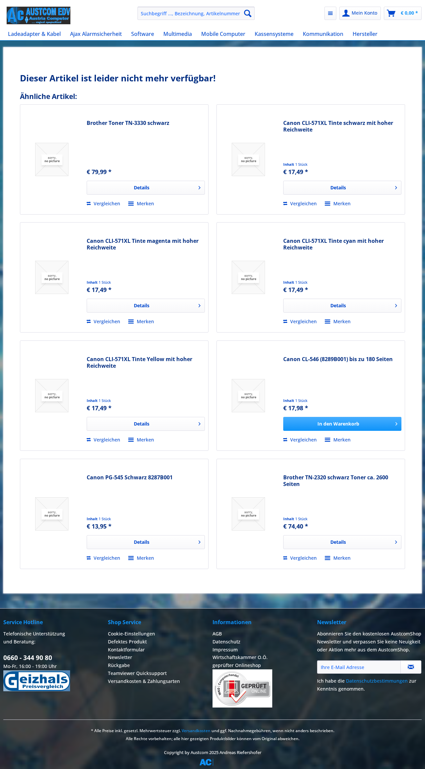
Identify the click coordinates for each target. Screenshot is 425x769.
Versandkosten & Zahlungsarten (144, 681)
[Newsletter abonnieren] (410, 667)
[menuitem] (196, 13)
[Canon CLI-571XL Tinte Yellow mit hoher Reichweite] (52, 395)
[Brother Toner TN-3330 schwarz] (52, 159)
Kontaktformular (126, 649)
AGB (217, 633)
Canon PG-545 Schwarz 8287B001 (130, 477)
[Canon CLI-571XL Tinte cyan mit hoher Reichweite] (248, 277)
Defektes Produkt (127, 641)
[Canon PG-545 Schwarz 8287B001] (52, 514)
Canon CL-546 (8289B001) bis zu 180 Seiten (338, 359)
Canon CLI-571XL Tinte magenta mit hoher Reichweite (143, 244)
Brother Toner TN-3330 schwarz (128, 123)
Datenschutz (226, 641)
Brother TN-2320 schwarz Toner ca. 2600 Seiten (335, 480)
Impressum (225, 649)
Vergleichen (106, 203)
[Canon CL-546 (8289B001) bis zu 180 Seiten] (248, 395)
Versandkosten (196, 730)
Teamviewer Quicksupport (137, 673)
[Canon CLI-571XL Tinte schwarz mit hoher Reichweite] (248, 159)
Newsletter (120, 657)
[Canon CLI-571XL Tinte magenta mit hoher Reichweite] (52, 277)
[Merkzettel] (330, 13)
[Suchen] (248, 13)
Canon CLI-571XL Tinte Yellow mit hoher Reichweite (139, 362)
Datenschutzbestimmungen (377, 681)
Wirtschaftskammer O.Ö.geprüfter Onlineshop (240, 661)
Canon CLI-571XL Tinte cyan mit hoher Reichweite (333, 244)
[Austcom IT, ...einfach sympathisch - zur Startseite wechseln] (38, 15)
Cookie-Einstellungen (131, 633)
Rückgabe (119, 665)
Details (141, 187)
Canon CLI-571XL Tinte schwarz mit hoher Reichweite (338, 126)
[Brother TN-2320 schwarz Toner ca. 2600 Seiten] (248, 514)
